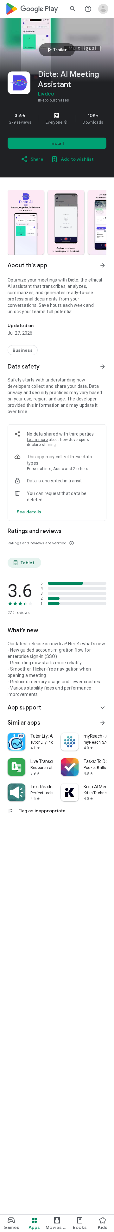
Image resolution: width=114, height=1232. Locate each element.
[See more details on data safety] (29, 511)
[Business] (23, 350)
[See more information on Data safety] (102, 366)
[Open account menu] (103, 8)
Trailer (56, 49)
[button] (65, 122)
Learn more (37, 439)
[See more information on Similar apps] (102, 722)
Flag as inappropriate (37, 811)
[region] (57, 119)
